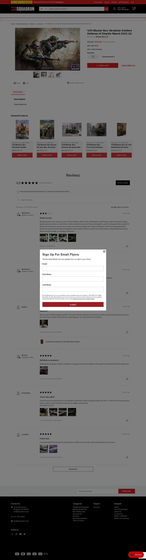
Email (44, 264)
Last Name (46, 285)
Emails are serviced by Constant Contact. (84, 299)
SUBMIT (73, 304)
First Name (46, 274)
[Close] (104, 251)
